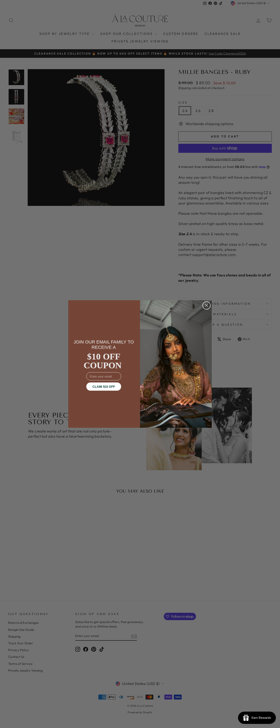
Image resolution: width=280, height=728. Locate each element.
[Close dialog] (206, 305)
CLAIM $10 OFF (103, 386)
